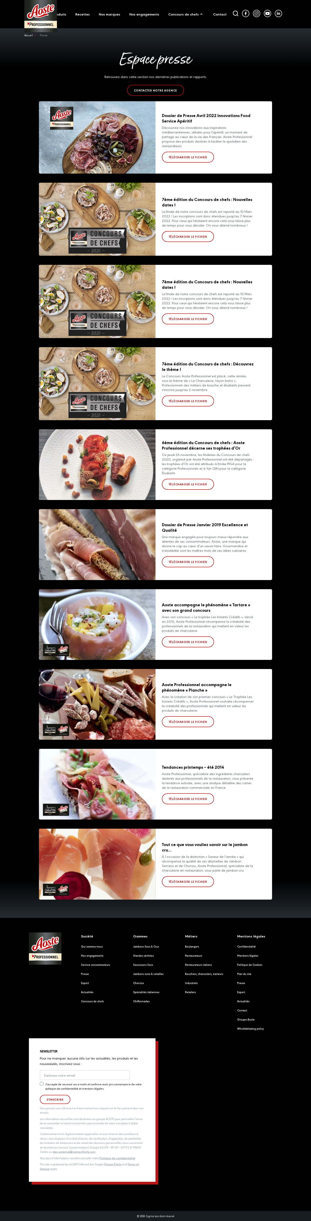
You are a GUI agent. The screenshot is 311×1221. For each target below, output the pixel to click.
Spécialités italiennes (146, 992)
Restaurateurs (193, 955)
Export (85, 983)
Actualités (87, 992)
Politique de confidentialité (117, 1158)
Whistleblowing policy (250, 1028)
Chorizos (138, 983)
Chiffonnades (141, 1001)
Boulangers (192, 946)
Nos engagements (92, 955)
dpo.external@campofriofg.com (74, 1151)
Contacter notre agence (155, 90)
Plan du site (244, 974)
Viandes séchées (143, 955)
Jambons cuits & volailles (148, 974)
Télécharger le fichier (188, 157)
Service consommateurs (95, 964)
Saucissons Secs (143, 964)
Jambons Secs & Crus (146, 946)
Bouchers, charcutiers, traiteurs (204, 974)
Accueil (28, 35)
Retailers (190, 992)
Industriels (191, 983)
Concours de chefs (92, 1001)
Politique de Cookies (249, 964)
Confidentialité (246, 946)
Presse (85, 974)
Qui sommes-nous (92, 946)
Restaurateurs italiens (198, 964)
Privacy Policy (113, 1164)
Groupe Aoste (246, 1019)
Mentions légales (247, 955)
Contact (242, 1010)
